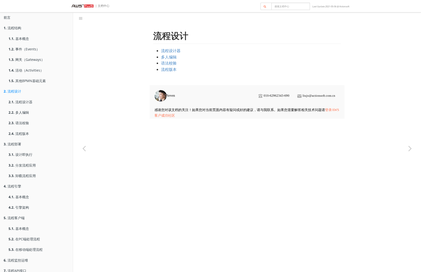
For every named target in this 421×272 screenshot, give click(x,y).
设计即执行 (20, 154)
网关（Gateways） (27, 59)
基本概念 (19, 38)
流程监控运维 (16, 260)
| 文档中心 (102, 6)
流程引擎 (12, 186)
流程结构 (12, 28)
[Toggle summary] (80, 18)
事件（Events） (24, 49)
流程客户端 (14, 218)
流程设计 (12, 91)
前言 (7, 17)
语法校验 (19, 123)
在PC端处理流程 (24, 239)
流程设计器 (20, 102)
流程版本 (19, 133)
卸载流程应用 (22, 175)
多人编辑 (19, 112)
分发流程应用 (22, 165)
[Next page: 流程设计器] (410, 148)
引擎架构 (19, 207)
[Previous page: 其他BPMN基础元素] (84, 148)
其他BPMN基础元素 (27, 80)
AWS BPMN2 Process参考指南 (252, 18)
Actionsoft (344, 6)
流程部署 (12, 144)
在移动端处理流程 (26, 249)
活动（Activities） (26, 70)
